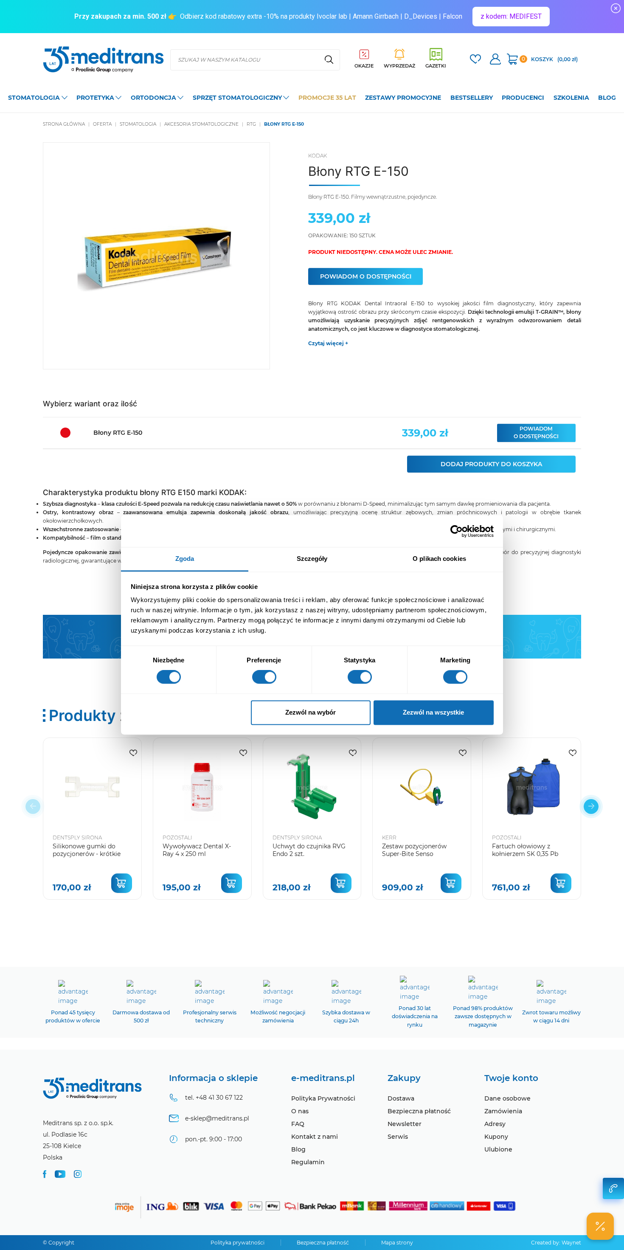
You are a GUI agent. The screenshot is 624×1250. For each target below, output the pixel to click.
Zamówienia (503, 1111)
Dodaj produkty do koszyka (491, 464)
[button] (591, 806)
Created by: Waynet (556, 1242)
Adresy (495, 1124)
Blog (298, 1149)
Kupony (496, 1136)
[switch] (264, 677)
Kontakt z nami (314, 1136)
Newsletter (405, 1124)
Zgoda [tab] (184, 558)
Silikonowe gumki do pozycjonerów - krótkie (87, 850)
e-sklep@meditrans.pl (217, 1118)
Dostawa (401, 1098)
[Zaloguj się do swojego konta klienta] (495, 60)
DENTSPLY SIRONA (77, 837)
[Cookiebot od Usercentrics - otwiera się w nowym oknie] (456, 531)
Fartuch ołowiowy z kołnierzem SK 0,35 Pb (525, 850)
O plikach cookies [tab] (439, 558)
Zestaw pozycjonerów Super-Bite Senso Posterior (414, 853)
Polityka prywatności (237, 1242)
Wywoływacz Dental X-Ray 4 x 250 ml (197, 850)
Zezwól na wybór (310, 712)
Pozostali (177, 837)
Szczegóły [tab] (312, 558)
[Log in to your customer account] (475, 60)
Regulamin (308, 1162)
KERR (389, 837)
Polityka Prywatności (323, 1098)
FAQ (297, 1124)
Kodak (317, 155)
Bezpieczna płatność (419, 1111)
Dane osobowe (507, 1098)
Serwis (398, 1136)
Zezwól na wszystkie (433, 712)
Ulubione (498, 1149)
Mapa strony (397, 1242)
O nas (300, 1111)
